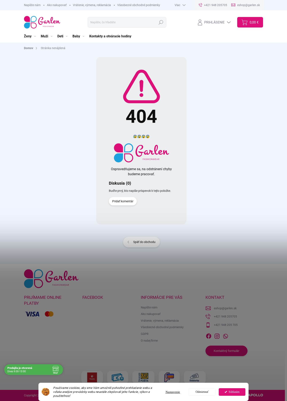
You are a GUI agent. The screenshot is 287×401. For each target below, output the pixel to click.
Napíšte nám (32, 5)
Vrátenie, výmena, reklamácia (92, 5)
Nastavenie (173, 392)
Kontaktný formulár (226, 351)
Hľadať (160, 22)
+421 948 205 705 (226, 325)
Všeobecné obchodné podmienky (138, 5)
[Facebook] (208, 335)
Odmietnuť (202, 391)
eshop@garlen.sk (225, 308)
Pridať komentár (122, 201)
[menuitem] (30, 36)
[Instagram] (217, 335)
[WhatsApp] (225, 335)
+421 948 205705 (225, 316)
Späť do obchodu (144, 242)
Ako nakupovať (57, 5)
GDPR (145, 334)
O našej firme (149, 340)
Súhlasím (234, 391)
